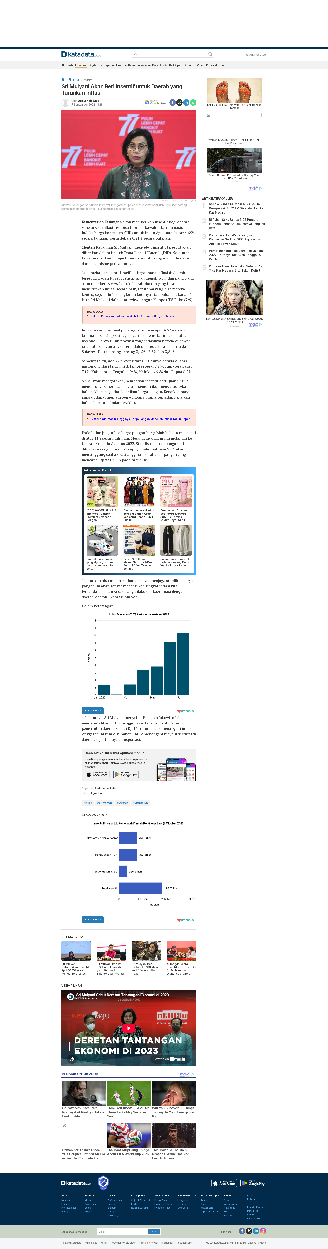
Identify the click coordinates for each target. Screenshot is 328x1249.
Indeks (251, 1199)
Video (201, 65)
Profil (134, 1204)
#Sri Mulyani (104, 802)
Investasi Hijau (162, 1207)
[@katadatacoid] (263, 1230)
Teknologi (113, 1215)
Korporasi (90, 1211)
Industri (66, 1204)
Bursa (88, 1207)
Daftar (154, 1231)
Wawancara (207, 1207)
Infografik (182, 1200)
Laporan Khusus (209, 1211)
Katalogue (229, 1207)
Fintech (112, 1204)
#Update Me (140, 802)
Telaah (204, 1200)
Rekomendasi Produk (98, 470)
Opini (204, 1204)
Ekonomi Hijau (125, 65)
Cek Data (182, 1207)
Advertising (91, 1242)
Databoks (252, 1210)
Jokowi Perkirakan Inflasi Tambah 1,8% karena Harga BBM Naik (133, 316)
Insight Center (255, 1207)
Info (221, 65)
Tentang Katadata (71, 1242)
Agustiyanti (98, 793)
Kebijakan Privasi (148, 1242)
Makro (88, 79)
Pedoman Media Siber (123, 1242)
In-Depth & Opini (171, 65)
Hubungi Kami (184, 1242)
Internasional (69, 1207)
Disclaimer (167, 1242)
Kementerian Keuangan (102, 221)
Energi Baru (160, 1200)
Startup (112, 1207)
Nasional (66, 1200)
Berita (70, 65)
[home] (63, 65)
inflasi (107, 227)
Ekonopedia (107, 65)
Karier (104, 1242)
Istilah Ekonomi (139, 1207)
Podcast (211, 65)
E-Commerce (115, 1200)
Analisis (181, 1204)
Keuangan (90, 1204)
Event (250, 1214)
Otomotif (189, 65)
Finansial (81, 65)
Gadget (112, 1211)
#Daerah (122, 802)
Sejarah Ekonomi (140, 1200)
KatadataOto (254, 1218)
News (227, 1200)
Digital (93, 65)
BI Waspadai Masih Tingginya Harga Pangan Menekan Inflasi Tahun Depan (140, 419)
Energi (65, 1211)
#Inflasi (88, 802)
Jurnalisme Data (147, 65)
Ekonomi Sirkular (163, 1204)
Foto (226, 1211)
